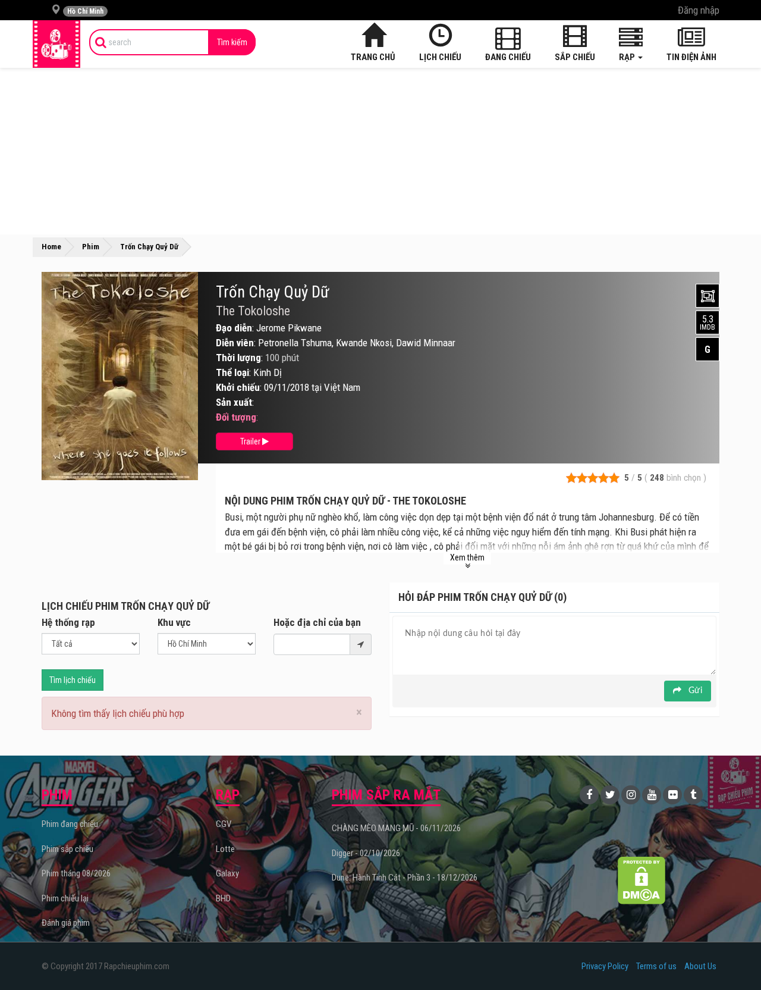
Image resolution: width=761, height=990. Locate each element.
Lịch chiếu (440, 57)
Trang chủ (373, 57)
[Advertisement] (380, 151)
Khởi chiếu (238, 387)
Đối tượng (236, 417)
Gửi (694, 691)
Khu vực (174, 622)
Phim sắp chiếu (67, 849)
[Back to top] (733, 956)
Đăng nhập (698, 10)
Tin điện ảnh (691, 57)
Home (51, 246)
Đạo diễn (234, 327)
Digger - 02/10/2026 (366, 853)
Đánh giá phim (66, 922)
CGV (223, 824)
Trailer (251, 441)
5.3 (707, 322)
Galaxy (227, 873)
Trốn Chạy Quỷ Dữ (272, 292)
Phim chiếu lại (65, 898)
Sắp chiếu (575, 57)
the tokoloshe (253, 311)
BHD (223, 898)
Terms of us (656, 966)
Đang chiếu (508, 57)
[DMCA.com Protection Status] (642, 880)
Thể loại (232, 372)
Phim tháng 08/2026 (76, 873)
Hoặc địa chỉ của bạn (317, 622)
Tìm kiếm (232, 42)
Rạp (628, 57)
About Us (700, 966)
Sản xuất (234, 402)
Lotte (225, 849)
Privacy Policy (604, 966)
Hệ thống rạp (68, 622)
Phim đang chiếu (70, 824)
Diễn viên (235, 342)
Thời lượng (238, 357)
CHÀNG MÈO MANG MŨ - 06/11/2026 (396, 828)
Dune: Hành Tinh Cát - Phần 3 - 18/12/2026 (404, 877)
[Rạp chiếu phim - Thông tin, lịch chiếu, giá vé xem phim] (56, 44)
